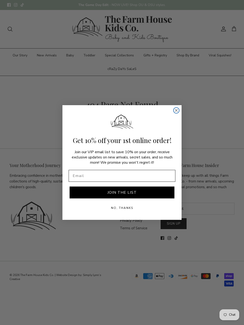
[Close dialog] (176, 110)
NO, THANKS (122, 208)
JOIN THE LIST (122, 192)
